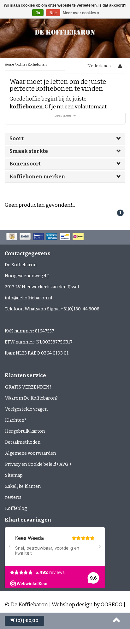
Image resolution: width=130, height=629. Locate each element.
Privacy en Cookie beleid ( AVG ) (38, 464)
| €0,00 (27, 620)
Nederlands (99, 65)
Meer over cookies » (81, 13)
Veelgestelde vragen (26, 409)
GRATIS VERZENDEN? (28, 387)
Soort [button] (16, 138)
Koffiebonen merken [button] (37, 177)
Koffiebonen (37, 64)
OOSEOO (111, 604)
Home (9, 64)
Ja (38, 13)
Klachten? (15, 420)
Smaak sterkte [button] (28, 151)
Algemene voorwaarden (30, 453)
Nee (53, 13)
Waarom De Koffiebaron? (31, 398)
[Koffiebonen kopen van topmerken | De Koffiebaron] (65, 31)
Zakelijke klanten (23, 486)
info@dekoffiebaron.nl (28, 298)
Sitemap (14, 475)
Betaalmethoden (22, 442)
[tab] (65, 138)
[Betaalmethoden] (45, 237)
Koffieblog (16, 508)
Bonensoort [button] (25, 164)
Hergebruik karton (25, 431)
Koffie (21, 64)
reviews (13, 497)
